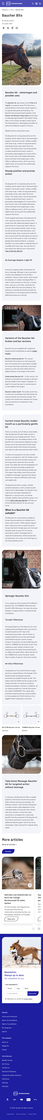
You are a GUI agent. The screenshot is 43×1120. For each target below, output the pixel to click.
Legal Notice (10, 1114)
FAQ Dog (5, 1083)
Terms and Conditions (9, 1016)
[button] (40, 3)
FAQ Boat (5, 1086)
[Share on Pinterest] (12, 28)
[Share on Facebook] (3, 28)
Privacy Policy (32, 1114)
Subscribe (32, 993)
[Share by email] (16, 28)
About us (5, 1042)
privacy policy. (28, 999)
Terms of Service (21, 1114)
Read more (11, 919)
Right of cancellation (9, 1024)
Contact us (6, 1068)
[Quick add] (18, 722)
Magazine (5, 10)
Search (4, 1031)
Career (4, 1049)
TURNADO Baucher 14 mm (31, 727)
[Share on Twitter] (8, 28)
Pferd (11, 10)
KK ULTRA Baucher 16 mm (11, 727)
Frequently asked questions (11, 1075)
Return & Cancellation (9, 1020)
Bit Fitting (5, 1064)
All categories (7, 1028)
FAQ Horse (5, 1079)
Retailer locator (7, 1060)
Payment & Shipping (9, 1071)
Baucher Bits (20, 10)
